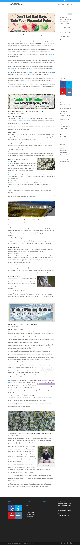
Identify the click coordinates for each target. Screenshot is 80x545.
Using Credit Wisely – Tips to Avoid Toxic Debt (24, 220)
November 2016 (64, 141)
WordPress (30, 543)
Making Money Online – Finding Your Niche (22, 325)
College (62, 148)
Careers (62, 146)
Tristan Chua (63, 113)
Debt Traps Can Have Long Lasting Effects (65, 104)
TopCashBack (26, 120)
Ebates (20, 120)
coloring (51, 54)
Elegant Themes (17, 543)
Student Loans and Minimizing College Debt (65, 115)
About (68, 4)
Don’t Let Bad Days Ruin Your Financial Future (25, 35)
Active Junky (12, 161)
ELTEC (61, 108)
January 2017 (63, 136)
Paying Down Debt (64, 154)
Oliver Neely (63, 126)
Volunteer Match (26, 80)
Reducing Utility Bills (65, 157)
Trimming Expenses (64, 161)
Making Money (21, 326)
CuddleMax (11, 382)
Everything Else (21, 435)
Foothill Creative (30, 404)
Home (59, 4)
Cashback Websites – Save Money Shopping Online (26, 111)
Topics (62, 4)
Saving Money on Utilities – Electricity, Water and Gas (65, 110)
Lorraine (62, 119)
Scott (11, 37)
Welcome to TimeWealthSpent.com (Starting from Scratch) (30, 433)
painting (31, 72)
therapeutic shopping (27, 58)
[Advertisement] (66, 58)
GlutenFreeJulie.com (30, 364)
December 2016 (63, 138)
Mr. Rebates (12, 181)
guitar (52, 72)
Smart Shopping (21, 37)
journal (10, 68)
